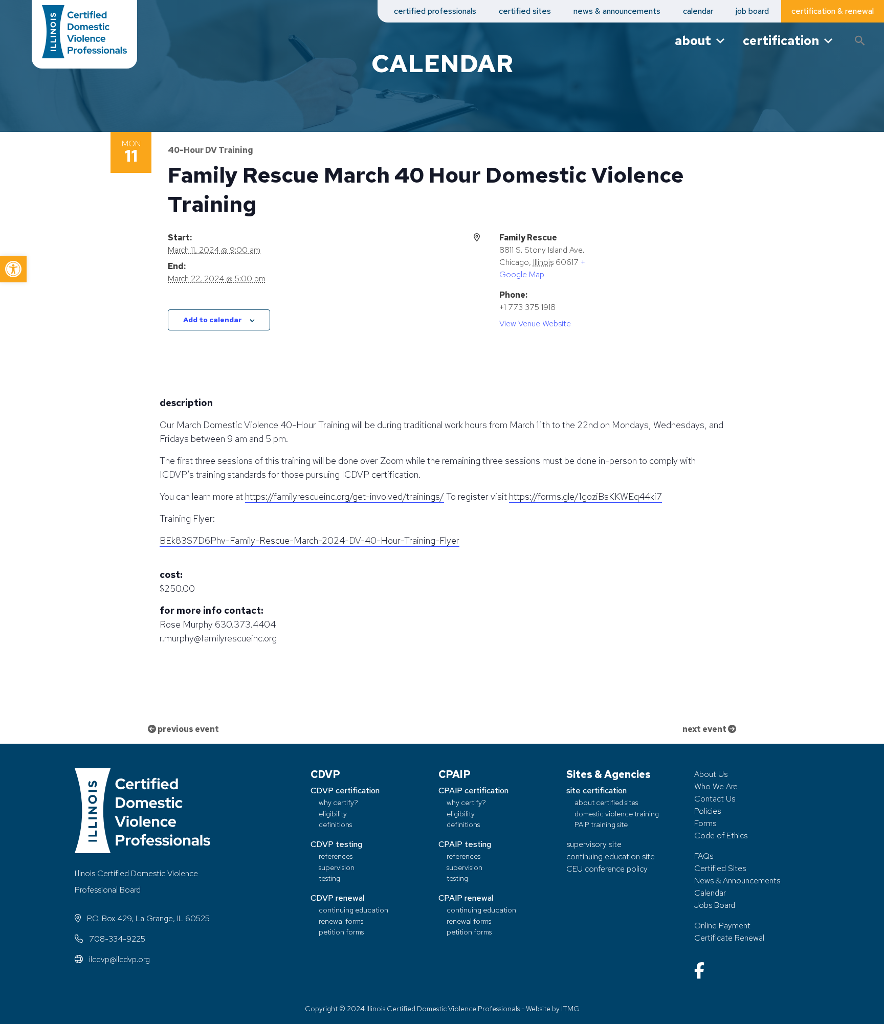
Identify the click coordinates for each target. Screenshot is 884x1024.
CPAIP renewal (465, 898)
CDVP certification (345, 790)
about (693, 41)
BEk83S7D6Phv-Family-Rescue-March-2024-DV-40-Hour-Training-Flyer (309, 540)
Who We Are (716, 786)
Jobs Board (714, 905)
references (335, 856)
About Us (710, 774)
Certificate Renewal (729, 937)
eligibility (333, 813)
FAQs (703, 856)
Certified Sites (720, 868)
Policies (707, 811)
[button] (13, 269)
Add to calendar (212, 319)
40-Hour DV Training (210, 150)
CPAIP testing (464, 844)
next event (705, 729)
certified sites (525, 11)
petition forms (341, 932)
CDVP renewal (337, 898)
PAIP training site (601, 824)
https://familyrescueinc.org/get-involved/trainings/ (344, 496)
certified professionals (435, 11)
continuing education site (610, 856)
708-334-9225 (116, 938)
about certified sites (606, 802)
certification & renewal (832, 11)
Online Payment (722, 925)
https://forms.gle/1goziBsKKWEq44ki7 (585, 496)
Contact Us (714, 798)
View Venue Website (535, 323)
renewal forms (341, 921)
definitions (335, 824)
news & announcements (616, 11)
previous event (187, 729)
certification (781, 41)
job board (752, 11)
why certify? (338, 802)
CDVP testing (336, 844)
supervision (337, 867)
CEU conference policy (607, 868)
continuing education (353, 910)
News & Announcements (737, 880)
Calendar (710, 892)
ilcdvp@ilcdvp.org (118, 959)
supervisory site (594, 844)
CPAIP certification (473, 790)
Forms (705, 823)
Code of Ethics (720, 835)
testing (329, 878)
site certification (596, 790)
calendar (698, 11)
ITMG (570, 1008)
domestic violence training (616, 813)
